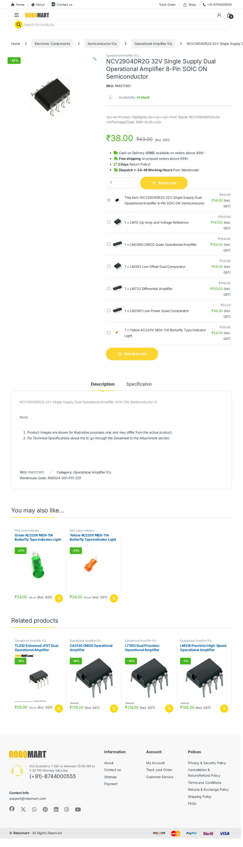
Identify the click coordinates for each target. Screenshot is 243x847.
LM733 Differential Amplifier (151, 289)
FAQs (192, 803)
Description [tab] (103, 384)
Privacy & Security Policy (207, 763)
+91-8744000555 (219, 4)
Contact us (64, 4)
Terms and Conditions (204, 783)
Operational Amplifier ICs (153, 44)
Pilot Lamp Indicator (27, 530)
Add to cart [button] (59, 598)
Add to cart (167, 183)
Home (20, 4)
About (40, 4)
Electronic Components (52, 44)
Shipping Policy (199, 797)
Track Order (167, 4)
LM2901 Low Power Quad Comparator (159, 311)
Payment (111, 784)
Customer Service (159, 777)
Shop (192, 4)
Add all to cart (135, 354)
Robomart (21, 833)
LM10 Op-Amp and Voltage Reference (159, 222)
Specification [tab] (139, 384)
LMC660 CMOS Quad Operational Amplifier (163, 244)
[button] (95, 59)
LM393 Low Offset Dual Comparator (157, 267)
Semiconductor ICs (102, 44)
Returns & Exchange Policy (208, 789)
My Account (155, 763)
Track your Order (159, 770)
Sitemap (110, 777)
